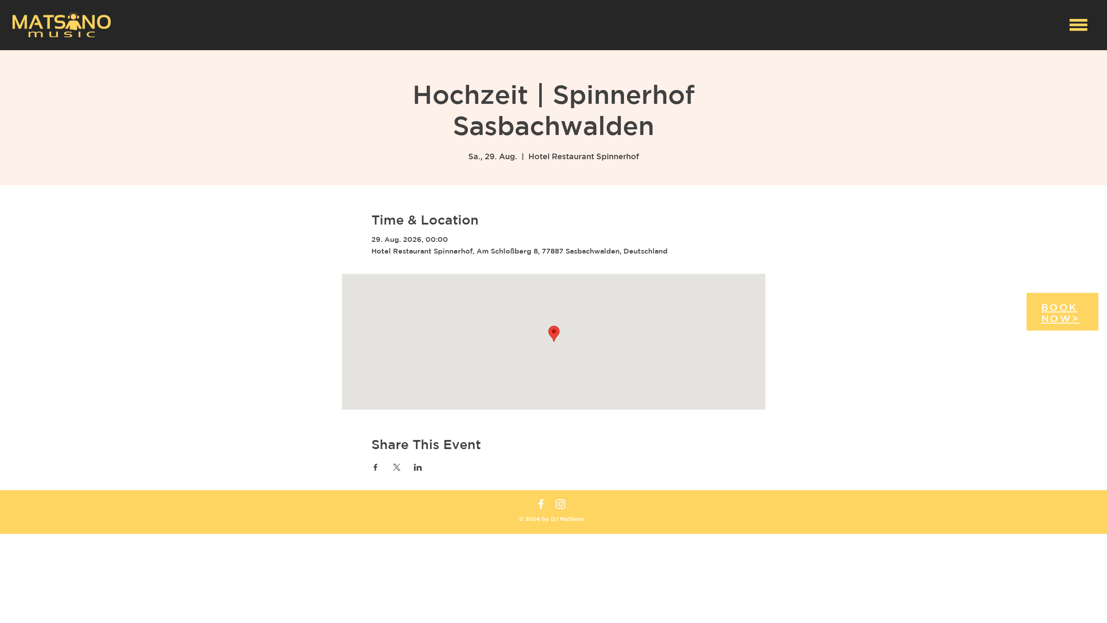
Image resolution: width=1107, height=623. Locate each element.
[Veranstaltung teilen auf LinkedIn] (418, 467)
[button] (1079, 25)
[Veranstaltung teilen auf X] (397, 467)
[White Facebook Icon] (540, 504)
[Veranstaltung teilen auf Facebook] (375, 467)
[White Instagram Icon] (560, 504)
